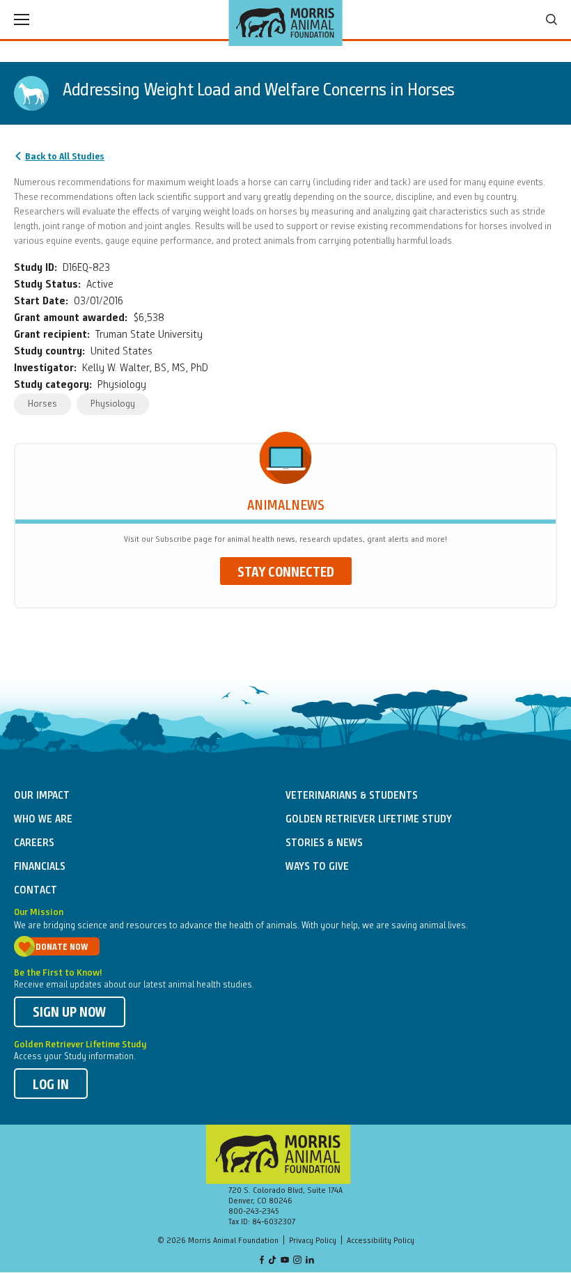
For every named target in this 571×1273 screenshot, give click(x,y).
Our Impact (42, 796)
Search (551, 19)
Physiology (113, 404)
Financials (39, 867)
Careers (34, 843)
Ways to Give (317, 867)
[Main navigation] (21, 19)
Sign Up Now (70, 1013)
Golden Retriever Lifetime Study (369, 819)
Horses (42, 404)
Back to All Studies (64, 157)
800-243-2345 (253, 1212)
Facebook (262, 1261)
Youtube (285, 1261)
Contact (35, 890)
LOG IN (51, 1086)
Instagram (297, 1261)
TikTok (273, 1261)
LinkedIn (310, 1261)
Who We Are (43, 819)
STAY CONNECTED (285, 573)
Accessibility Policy (380, 1241)
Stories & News (324, 843)
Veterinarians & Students (352, 796)
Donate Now (62, 947)
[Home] (286, 23)
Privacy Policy (312, 1241)
